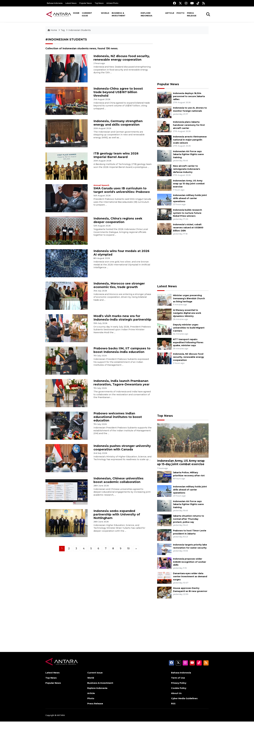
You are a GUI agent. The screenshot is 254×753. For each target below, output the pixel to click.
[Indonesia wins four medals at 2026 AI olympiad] (66, 263)
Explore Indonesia (146, 14)
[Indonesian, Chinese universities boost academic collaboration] (66, 490)
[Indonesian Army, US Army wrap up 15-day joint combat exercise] (164, 184)
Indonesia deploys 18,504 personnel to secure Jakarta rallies (189, 96)
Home (76, 13)
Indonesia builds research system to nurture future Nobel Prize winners (187, 213)
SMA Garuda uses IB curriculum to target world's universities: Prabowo (121, 190)
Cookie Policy (178, 688)
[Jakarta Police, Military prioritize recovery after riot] (164, 476)
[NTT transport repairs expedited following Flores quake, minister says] (164, 343)
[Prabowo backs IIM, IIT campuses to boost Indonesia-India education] (66, 360)
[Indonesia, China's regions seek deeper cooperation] (66, 230)
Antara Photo (112, 3)
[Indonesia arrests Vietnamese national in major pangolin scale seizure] (164, 140)
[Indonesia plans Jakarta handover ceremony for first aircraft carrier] (164, 126)
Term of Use (178, 678)
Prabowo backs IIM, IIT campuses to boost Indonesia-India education (122, 350)
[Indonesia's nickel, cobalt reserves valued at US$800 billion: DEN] (164, 228)
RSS (173, 703)
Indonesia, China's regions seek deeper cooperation (117, 220)
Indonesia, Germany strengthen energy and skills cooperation (118, 122)
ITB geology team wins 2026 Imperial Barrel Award (115, 155)
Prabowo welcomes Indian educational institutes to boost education (117, 417)
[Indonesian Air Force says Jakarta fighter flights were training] (164, 155)
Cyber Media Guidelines (184, 698)
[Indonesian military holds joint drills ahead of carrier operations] (164, 199)
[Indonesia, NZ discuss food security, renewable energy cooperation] (66, 68)
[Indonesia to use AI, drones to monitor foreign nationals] (164, 112)
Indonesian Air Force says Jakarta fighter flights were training (188, 154)
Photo (180, 13)
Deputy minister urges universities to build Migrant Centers (188, 327)
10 (128, 548)
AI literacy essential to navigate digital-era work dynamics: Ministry (187, 313)
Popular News (85, 3)
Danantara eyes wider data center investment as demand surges (190, 576)
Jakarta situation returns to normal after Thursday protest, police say (188, 519)
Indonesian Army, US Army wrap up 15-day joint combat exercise (189, 183)
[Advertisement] (183, 58)
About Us (176, 693)
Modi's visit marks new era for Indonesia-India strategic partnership (122, 317)
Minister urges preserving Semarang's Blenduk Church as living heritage (189, 298)
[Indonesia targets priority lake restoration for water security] (164, 549)
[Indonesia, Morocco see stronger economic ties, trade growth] (66, 295)
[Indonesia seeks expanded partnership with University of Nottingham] (66, 522)
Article (169, 13)
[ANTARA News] (58, 14)
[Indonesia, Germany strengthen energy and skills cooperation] (66, 133)
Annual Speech (101, 185)
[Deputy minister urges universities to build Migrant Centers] (164, 328)
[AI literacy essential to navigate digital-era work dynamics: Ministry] (164, 314)
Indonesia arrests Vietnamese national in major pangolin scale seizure (190, 139)
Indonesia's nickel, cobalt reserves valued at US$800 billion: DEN (188, 227)
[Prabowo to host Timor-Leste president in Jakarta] (164, 534)
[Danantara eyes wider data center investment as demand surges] (164, 577)
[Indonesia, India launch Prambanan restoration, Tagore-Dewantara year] (66, 393)
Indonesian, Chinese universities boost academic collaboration (118, 480)
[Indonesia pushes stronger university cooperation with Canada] (66, 458)
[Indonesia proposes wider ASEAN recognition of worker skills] (164, 563)
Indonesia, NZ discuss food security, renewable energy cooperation (121, 57)
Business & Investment (118, 14)
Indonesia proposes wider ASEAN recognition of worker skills (189, 562)
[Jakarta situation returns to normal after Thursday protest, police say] (164, 520)
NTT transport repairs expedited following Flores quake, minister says (188, 342)
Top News (99, 3)
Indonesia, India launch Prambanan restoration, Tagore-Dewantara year (121, 382)
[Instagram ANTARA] (186, 3)
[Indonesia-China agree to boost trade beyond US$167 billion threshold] (66, 100)
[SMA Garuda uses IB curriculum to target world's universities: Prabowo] (66, 198)
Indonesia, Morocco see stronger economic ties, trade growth (119, 285)
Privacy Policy (178, 683)
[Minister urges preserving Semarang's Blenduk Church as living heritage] (164, 299)
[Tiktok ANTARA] (198, 3)
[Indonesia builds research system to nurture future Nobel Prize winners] (164, 214)
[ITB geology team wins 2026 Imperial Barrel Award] (66, 165)
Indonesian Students (79, 30)
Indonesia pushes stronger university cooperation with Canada (122, 447)
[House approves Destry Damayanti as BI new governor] (164, 592)
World (105, 13)
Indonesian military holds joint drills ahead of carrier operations (190, 198)
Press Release (191, 14)
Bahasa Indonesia (54, 3)
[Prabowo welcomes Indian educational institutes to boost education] (66, 425)
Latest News (70, 3)
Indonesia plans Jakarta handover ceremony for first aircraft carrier (189, 125)
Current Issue (87, 14)
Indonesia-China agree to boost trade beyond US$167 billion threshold (118, 92)
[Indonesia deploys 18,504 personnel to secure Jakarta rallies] (164, 97)
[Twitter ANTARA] (180, 3)
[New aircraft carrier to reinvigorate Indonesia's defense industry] (164, 170)
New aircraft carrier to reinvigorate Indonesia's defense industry (186, 169)
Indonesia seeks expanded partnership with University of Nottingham (116, 514)
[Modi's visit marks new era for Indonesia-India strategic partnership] (66, 328)
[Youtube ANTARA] (192, 3)
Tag (63, 30)
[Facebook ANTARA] (174, 3)
